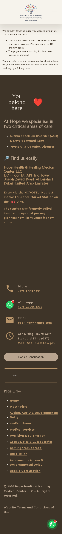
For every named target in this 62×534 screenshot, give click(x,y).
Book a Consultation (31, 357)
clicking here (51, 61)
